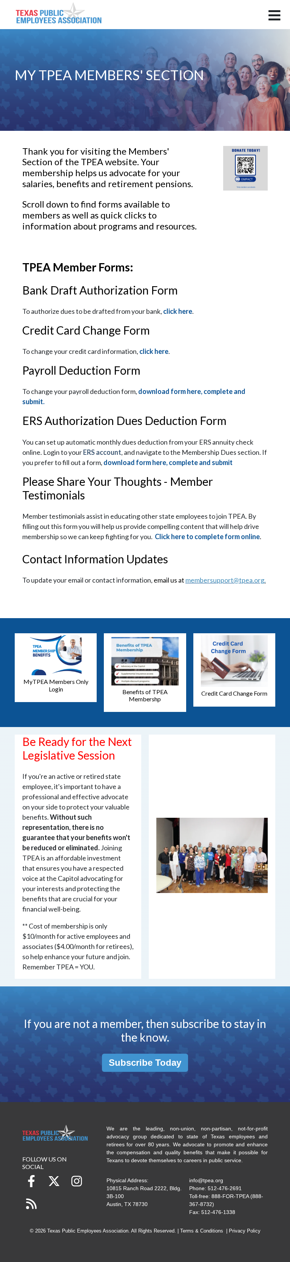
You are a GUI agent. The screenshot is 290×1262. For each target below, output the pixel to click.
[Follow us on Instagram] (77, 1181)
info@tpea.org (206, 1180)
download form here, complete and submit (168, 462)
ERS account (102, 452)
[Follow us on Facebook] (31, 1181)
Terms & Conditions (201, 1231)
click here (177, 311)
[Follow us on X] (54, 1181)
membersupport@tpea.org (224, 580)
